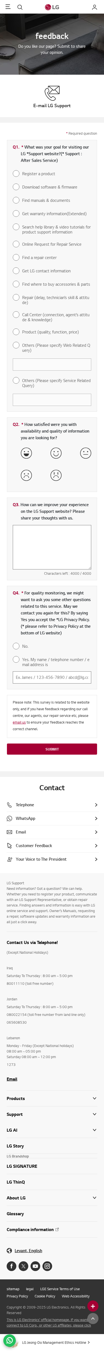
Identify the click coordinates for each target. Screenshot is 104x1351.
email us (19, 722)
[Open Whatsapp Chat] (9, 1340)
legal (30, 1288)
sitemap (13, 1288)
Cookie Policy (45, 1296)
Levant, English (28, 1251)
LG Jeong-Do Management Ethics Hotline (54, 1342)
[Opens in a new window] (11, 1266)
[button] (52, 1114)
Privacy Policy (17, 1296)
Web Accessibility (76, 1296)
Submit (52, 749)
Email (12, 1079)
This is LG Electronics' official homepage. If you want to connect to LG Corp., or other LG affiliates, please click (49, 1322)
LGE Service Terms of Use (60, 1288)
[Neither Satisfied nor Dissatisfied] (85, 453)
